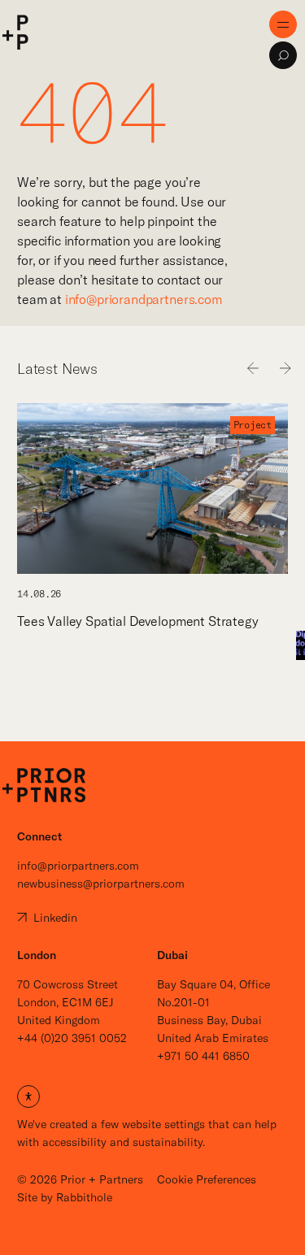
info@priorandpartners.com (143, 299)
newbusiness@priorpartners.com (101, 883)
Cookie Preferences (206, 1179)
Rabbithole (84, 1197)
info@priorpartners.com (78, 865)
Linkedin (53, 917)
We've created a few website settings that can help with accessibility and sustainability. (147, 1118)
